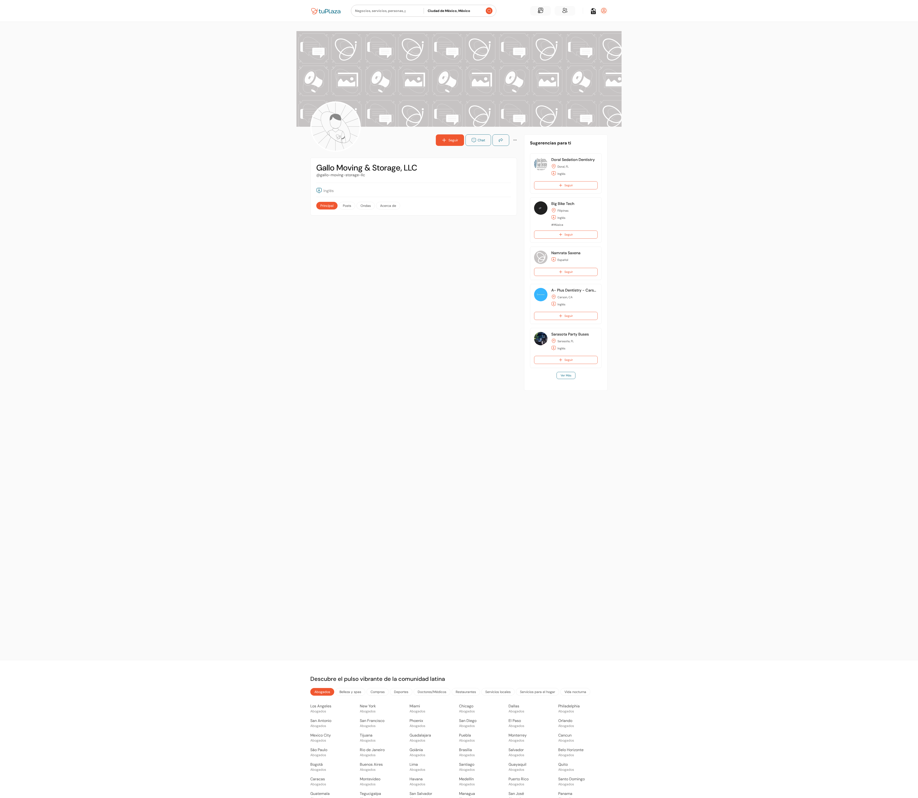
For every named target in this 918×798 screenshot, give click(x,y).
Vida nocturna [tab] (575, 692)
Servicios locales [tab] (498, 692)
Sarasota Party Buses (570, 334)
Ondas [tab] (366, 206)
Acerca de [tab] (388, 206)
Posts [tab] (347, 206)
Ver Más (566, 375)
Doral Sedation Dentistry (573, 159)
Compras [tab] (378, 692)
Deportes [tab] (401, 692)
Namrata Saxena (565, 252)
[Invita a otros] (565, 11)
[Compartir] (500, 140)
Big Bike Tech (562, 203)
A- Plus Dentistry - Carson (574, 290)
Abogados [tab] (322, 692)
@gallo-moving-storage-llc (340, 174)
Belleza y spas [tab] (350, 692)
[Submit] (489, 10)
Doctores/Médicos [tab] (432, 692)
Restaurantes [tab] (466, 692)
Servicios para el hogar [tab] (537, 692)
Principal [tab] (326, 206)
